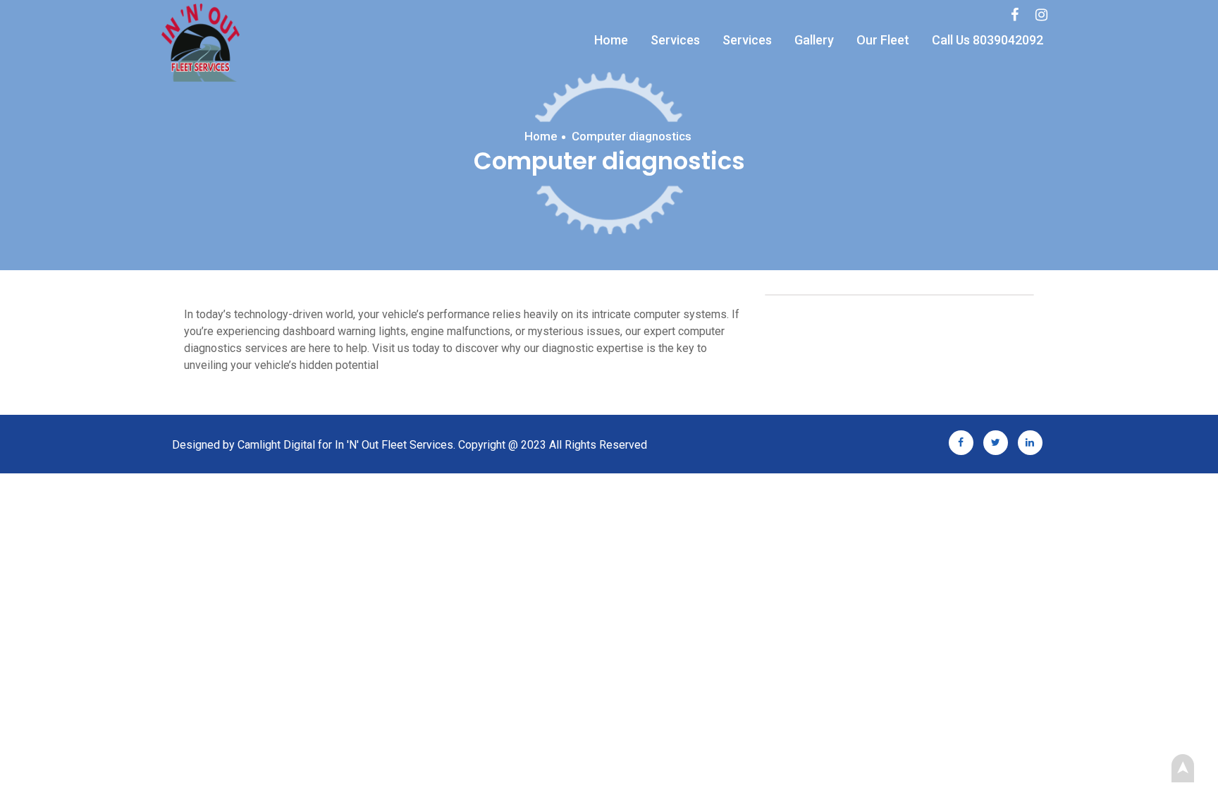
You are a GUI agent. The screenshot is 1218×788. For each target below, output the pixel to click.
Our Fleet (882, 39)
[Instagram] (1041, 15)
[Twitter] (995, 441)
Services (675, 39)
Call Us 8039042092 (987, 39)
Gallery (814, 39)
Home (611, 39)
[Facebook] (1014, 15)
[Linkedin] (1030, 441)
